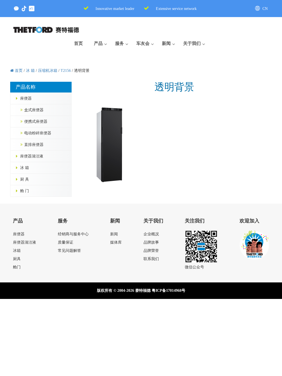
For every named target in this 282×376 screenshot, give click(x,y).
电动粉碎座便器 (37, 133)
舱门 (17, 267)
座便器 (26, 98)
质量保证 (65, 242)
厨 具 (24, 179)
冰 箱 (24, 168)
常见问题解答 (69, 251)
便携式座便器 (35, 121)
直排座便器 (34, 145)
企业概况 (151, 234)
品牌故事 (151, 242)
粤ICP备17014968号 (168, 290)
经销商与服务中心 (73, 234)
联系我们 (151, 259)
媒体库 (116, 242)
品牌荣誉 (151, 251)
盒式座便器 (34, 110)
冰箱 (17, 251)
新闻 (114, 234)
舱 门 (24, 191)
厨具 (17, 259)
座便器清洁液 (31, 156)
